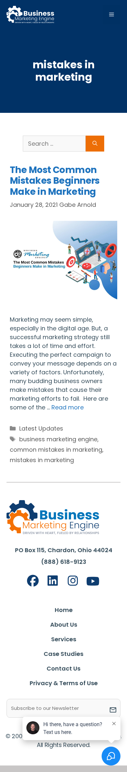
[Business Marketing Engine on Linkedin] (53, 581)
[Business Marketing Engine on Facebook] (33, 581)
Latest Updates (41, 428)
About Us (63, 624)
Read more (67, 407)
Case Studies (63, 654)
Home (64, 610)
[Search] (95, 144)
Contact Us (63, 668)
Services (63, 639)
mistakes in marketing (42, 460)
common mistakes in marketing (56, 450)
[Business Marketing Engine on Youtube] (93, 581)
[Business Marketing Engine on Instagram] (73, 581)
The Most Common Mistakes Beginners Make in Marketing (55, 181)
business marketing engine (58, 439)
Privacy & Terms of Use (64, 683)
